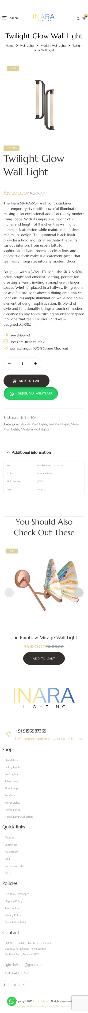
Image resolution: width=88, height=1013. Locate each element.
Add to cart (30, 381)
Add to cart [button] (44, 658)
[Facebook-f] (4, 984)
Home (10, 45)
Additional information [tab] (31, 452)
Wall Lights (27, 45)
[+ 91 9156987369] (8, 734)
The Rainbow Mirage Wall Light (44, 638)
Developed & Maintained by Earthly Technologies (42, 1006)
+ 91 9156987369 (31, 730)
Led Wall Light (59, 424)
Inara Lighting (41, 1001)
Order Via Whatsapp (35, 393)
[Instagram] (14, 984)
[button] (32, 393)
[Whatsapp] (23, 984)
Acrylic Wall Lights (34, 424)
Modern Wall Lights (53, 45)
